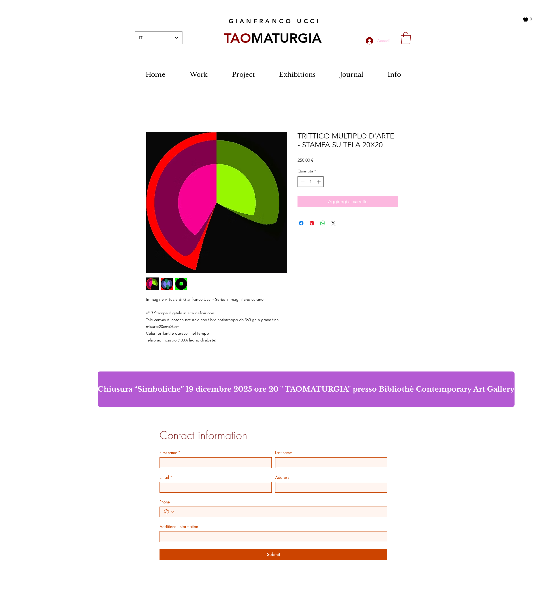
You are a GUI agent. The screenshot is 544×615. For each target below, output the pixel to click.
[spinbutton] (310, 182)
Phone (165, 501)
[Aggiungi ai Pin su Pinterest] (312, 223)
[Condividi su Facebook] (301, 223)
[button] (531, 19)
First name (170, 452)
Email (166, 477)
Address (282, 477)
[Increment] (319, 182)
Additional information (179, 526)
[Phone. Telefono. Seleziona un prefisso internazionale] (169, 512)
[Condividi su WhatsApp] (322, 223)
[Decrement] (301, 182)
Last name (283, 452)
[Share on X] (333, 223)
